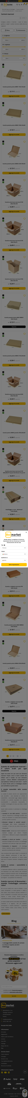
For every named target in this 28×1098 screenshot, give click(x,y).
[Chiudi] (26, 532)
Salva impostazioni (14, 564)
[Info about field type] (4, 545)
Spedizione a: (4, 557)
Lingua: (3, 551)
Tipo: (2, 545)
